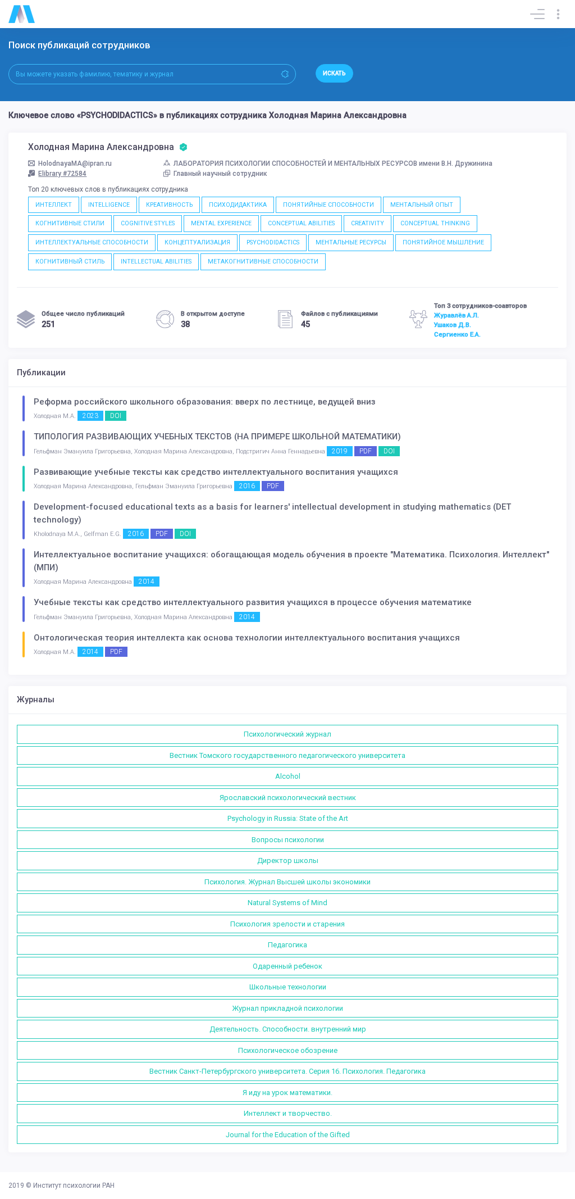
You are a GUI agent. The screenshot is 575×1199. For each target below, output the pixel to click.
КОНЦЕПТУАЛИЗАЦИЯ (197, 242)
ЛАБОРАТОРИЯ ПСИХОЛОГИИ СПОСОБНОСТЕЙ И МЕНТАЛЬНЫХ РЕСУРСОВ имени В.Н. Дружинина (333, 163)
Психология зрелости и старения (287, 924)
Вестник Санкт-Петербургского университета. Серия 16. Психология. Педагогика (287, 1071)
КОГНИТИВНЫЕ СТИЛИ (69, 223)
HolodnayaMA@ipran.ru (75, 163)
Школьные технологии (287, 987)
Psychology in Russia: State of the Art (287, 818)
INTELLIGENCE (109, 204)
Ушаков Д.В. (452, 325)
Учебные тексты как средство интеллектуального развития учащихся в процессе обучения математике (253, 602)
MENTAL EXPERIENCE (221, 223)
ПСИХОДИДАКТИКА (238, 204)
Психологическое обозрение (287, 1050)
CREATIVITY (367, 223)
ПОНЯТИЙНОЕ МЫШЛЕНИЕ (443, 242)
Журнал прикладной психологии (287, 1008)
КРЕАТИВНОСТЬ (169, 204)
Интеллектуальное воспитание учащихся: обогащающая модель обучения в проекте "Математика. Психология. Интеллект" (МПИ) (291, 561)
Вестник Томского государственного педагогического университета (287, 755)
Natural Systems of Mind (287, 902)
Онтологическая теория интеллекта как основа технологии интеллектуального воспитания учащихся (247, 638)
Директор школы (287, 860)
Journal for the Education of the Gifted (288, 1134)
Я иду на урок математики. (287, 1092)
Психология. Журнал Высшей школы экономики (287, 882)
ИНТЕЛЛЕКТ (53, 204)
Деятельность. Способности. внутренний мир (287, 1029)
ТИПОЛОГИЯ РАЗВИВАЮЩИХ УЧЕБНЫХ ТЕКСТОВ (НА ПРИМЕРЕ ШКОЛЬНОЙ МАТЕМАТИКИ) (217, 437)
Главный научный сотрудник (220, 174)
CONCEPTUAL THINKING (435, 223)
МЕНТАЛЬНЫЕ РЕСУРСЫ (351, 242)
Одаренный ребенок (287, 966)
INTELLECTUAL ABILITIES (156, 261)
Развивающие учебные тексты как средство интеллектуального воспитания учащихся (216, 472)
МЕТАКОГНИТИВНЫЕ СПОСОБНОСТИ (263, 261)
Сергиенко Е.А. (457, 334)
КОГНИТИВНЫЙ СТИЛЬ (69, 261)
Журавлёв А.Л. (456, 315)
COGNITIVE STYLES (148, 223)
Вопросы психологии (288, 839)
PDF (365, 451)
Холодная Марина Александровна (102, 147)
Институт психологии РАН (74, 1185)
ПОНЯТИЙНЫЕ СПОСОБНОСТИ (328, 204)
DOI (115, 416)
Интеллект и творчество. (288, 1113)
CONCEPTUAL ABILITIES (301, 223)
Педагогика (287, 945)
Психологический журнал (287, 734)
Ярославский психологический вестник (288, 797)
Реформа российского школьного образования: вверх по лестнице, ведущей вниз (205, 402)
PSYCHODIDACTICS (273, 242)
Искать (334, 73)
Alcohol (287, 776)
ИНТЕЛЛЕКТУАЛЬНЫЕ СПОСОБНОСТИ (91, 242)
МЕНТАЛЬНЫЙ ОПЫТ (421, 204)
